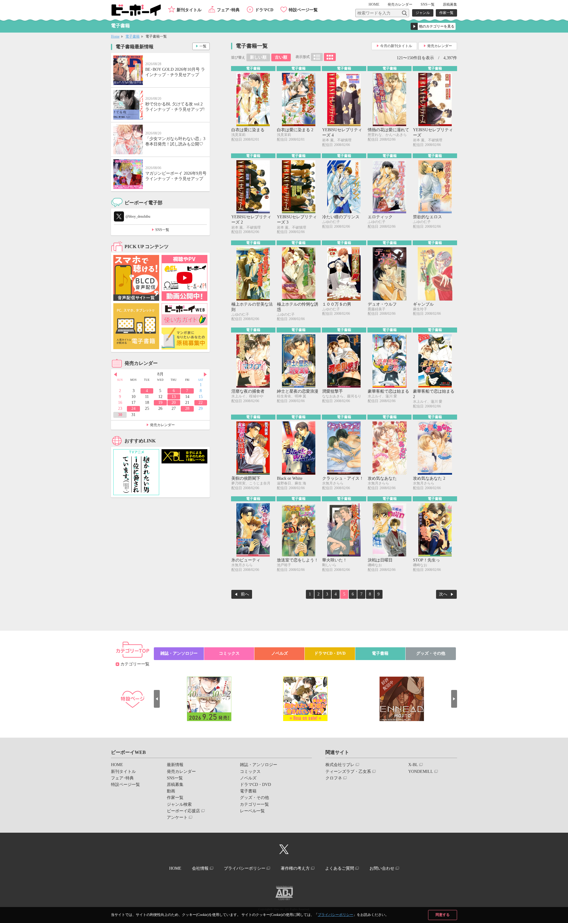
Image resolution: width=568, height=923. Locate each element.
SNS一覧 (428, 4)
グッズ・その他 (430, 653)
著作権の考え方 (295, 868)
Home (115, 36)
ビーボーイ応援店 (183, 811)
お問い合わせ (381, 868)
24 (133, 408)
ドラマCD (264, 10)
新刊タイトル (189, 10)
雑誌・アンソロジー (179, 653)
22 (201, 402)
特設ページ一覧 (303, 10)
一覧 (202, 46)
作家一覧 (446, 13)
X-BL (413, 765)
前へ (245, 594)
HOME (374, 4)
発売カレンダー (439, 46)
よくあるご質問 (339, 868)
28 (187, 408)
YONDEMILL (420, 771)
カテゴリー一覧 (134, 664)
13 (174, 396)
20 (174, 402)
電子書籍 (132, 36)
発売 (400, 4)
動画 (171, 791)
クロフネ (333, 778)
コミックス (229, 653)
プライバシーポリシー (335, 915)
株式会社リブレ (339, 765)
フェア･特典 (228, 10)
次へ (443, 594)
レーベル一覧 (252, 811)
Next (205, 374)
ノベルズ (279, 653)
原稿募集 (450, 4)
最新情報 (175, 765)
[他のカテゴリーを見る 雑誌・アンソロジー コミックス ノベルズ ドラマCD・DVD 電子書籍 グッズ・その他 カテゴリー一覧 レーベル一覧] (433, 26)
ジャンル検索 (179, 804)
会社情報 (200, 868)
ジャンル (423, 13)
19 (160, 402)
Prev (115, 374)
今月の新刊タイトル (396, 46)
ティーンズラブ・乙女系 (348, 771)
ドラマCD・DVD (330, 653)
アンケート (177, 817)
